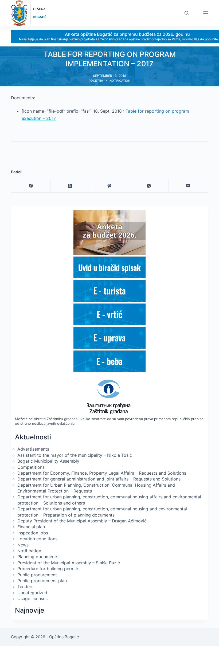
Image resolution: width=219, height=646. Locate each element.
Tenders (25, 586)
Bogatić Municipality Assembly (48, 461)
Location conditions (37, 538)
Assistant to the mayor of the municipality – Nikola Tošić (74, 455)
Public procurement (37, 574)
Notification (29, 550)
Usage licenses (32, 598)
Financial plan (31, 526)
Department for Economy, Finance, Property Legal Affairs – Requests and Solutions (101, 473)
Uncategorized (32, 592)
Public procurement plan (42, 580)
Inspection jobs (32, 532)
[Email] (188, 186)
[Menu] (205, 13)
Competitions (31, 467)
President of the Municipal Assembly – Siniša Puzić (68, 562)
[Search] (187, 13)
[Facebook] (30, 186)
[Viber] (109, 186)
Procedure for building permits (48, 568)
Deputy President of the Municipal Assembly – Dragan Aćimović (82, 520)
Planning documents (37, 556)
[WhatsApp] (149, 186)
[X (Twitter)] (70, 186)
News (23, 544)
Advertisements (33, 449)
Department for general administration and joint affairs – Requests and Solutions (99, 479)
